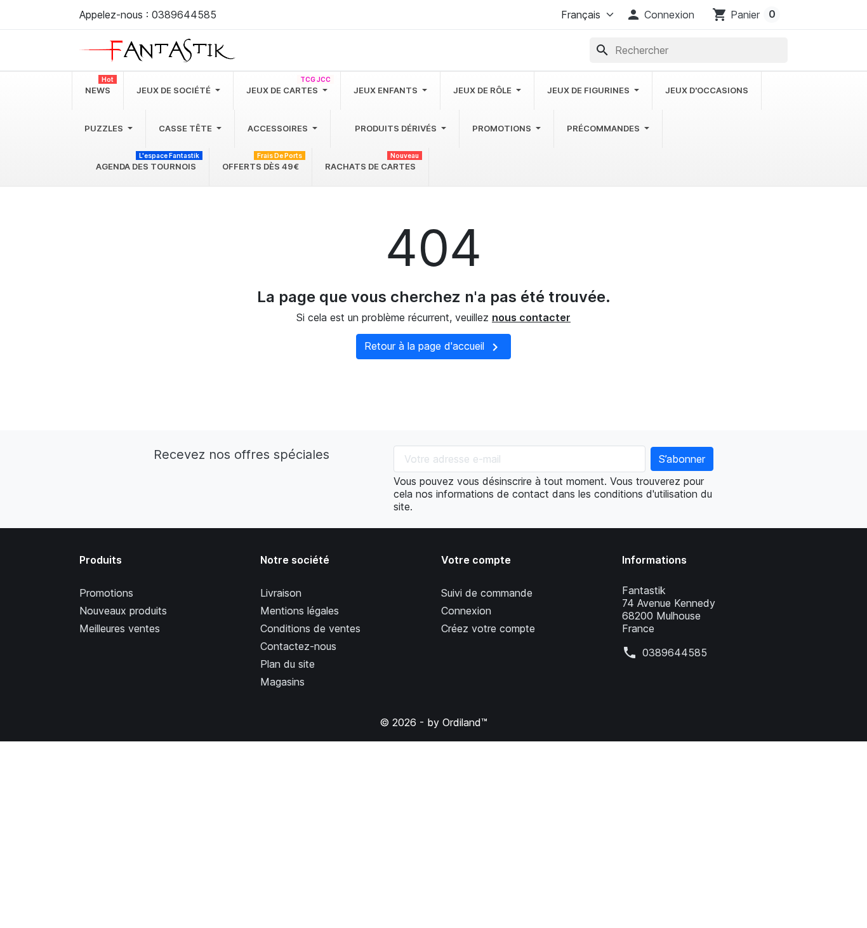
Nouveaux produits (123, 610)
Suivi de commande (487, 593)
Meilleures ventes (119, 628)
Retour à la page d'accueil (433, 347)
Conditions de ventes (310, 628)
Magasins (282, 681)
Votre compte (476, 559)
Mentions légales (299, 610)
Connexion (466, 610)
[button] (660, 14)
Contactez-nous (298, 646)
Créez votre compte (488, 628)
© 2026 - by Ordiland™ (433, 722)
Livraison (280, 593)
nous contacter (531, 317)
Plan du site (287, 664)
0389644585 (674, 652)
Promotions (106, 593)
